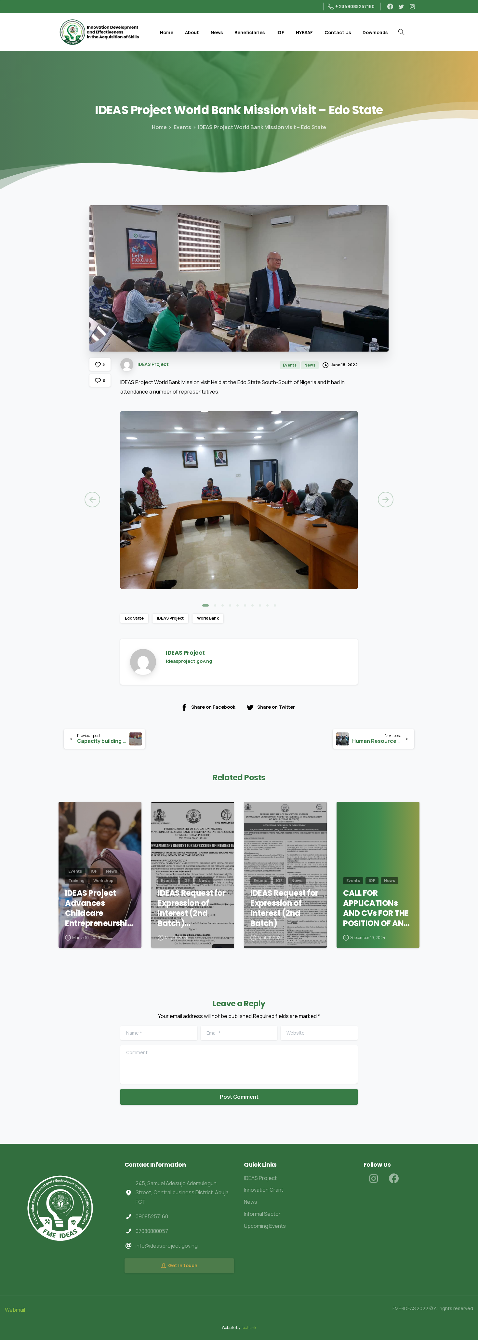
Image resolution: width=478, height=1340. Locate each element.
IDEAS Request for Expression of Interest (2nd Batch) (284, 908)
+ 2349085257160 (355, 6)
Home (159, 127)
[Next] (385, 499)
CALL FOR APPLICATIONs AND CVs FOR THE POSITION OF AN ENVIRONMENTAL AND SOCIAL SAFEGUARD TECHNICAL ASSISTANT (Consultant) (376, 908)
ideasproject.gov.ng (189, 661)
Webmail (15, 1309)
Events (182, 127)
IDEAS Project (170, 618)
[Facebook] (390, 6)
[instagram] (412, 6)
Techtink (248, 1327)
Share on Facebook (213, 707)
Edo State (134, 618)
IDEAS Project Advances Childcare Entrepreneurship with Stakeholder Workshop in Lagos (98, 908)
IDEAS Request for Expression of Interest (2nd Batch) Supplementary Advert (192, 908)
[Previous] (92, 499)
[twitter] (401, 6)
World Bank (208, 618)
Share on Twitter (276, 707)
